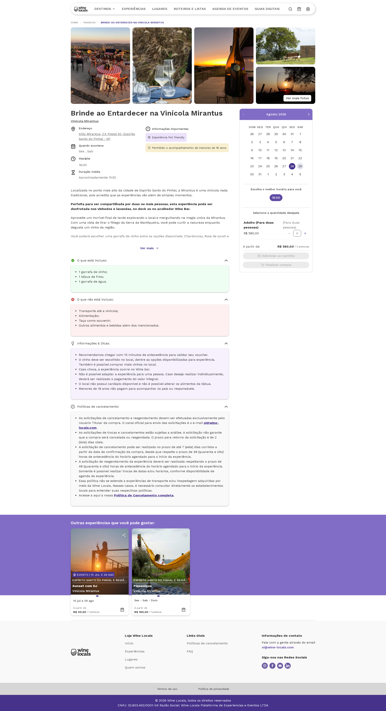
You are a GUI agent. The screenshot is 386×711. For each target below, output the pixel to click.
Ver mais (147, 248)
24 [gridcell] (260, 166)
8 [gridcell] (300, 142)
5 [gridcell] (276, 142)
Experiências (134, 9)
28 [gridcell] (268, 134)
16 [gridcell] (252, 158)
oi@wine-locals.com (278, 647)
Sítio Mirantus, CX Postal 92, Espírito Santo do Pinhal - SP (107, 136)
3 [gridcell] (260, 142)
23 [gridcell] (252, 166)
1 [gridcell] (300, 134)
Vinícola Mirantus (85, 121)
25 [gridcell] (268, 166)
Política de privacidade (213, 688)
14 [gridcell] (292, 150)
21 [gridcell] (292, 158)
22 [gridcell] (300, 158)
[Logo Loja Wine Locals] (81, 652)
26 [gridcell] (252, 134)
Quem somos (135, 667)
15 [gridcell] (300, 150)
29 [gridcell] (276, 134)
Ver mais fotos (297, 98)
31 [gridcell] (292, 134)
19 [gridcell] (276, 158)
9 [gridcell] (252, 150)
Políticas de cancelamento (207, 643)
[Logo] (81, 9)
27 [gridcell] (260, 134)
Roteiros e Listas (190, 9)
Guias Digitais (267, 9)
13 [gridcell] (284, 150)
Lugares (159, 9)
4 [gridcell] (268, 142)
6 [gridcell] (284, 142)
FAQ (190, 651)
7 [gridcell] (292, 142)
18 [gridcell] (268, 158)
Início (129, 643)
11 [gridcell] (268, 150)
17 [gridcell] (260, 158)
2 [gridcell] (252, 142)
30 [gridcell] (284, 134)
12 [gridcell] (276, 150)
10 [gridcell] (260, 150)
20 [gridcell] (284, 158)
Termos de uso (167, 688)
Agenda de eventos (230, 9)
